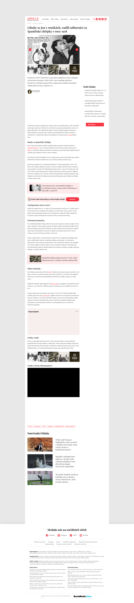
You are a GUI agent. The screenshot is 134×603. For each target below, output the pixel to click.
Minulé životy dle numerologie (58, 556)
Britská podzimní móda (98, 556)
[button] (94, 19)
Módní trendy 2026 (67, 553)
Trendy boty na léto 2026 (37, 558)
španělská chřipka (59, 426)
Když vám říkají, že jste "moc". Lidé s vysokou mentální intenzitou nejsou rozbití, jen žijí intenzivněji (84, 575)
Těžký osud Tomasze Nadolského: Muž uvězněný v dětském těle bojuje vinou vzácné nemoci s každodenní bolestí (66, 445)
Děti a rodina (54, 19)
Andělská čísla (81, 551)
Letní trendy (83, 553)
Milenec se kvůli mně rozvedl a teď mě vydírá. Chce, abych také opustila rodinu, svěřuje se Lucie (46, 584)
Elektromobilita (85, 558)
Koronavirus (37, 426)
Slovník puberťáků (52, 551)
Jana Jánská (36, 91)
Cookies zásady (49, 544)
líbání (29, 150)
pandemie (50, 426)
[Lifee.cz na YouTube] (105, 19)
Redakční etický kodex (69, 542)
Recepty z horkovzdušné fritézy (56, 564)
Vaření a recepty (85, 19)
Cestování (88, 551)
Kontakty (50, 542)
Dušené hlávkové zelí (47, 562)
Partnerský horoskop (63, 551)
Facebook (52, 535)
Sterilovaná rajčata (44, 561)
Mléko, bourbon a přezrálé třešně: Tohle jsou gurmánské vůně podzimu (84, 572)
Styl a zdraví (64, 19)
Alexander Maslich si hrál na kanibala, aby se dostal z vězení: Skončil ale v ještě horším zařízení (66, 478)
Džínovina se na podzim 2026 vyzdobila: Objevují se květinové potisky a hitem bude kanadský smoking (48, 570)
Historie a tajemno (70, 426)
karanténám (46, 295)
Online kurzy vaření (39, 542)
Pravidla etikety (42, 551)
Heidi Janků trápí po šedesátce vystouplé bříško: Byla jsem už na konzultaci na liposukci (95, 103)
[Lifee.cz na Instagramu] (100, 19)
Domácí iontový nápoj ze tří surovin (59, 561)
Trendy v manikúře (44, 556)
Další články (91, 124)
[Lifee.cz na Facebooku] (97, 19)
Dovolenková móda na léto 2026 (53, 558)
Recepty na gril (92, 553)
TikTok (75, 535)
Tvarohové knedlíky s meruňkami (38, 564)
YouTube (85, 535)
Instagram (63, 535)
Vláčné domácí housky (35, 562)
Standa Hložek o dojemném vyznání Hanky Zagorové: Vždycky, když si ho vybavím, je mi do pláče (95, 113)
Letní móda (76, 553)
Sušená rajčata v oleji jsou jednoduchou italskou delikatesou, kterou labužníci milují (85, 583)
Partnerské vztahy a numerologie (75, 556)
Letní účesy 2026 (66, 558)
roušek (70, 135)
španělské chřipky (32, 148)
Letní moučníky (76, 558)
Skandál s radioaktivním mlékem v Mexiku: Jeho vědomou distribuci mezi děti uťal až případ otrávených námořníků (65, 461)
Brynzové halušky (68, 562)
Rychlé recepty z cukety (75, 561)
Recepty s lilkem (58, 562)
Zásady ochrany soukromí (64, 544)
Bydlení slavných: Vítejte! (54, 553)
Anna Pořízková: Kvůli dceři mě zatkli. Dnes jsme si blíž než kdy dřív (85, 569)
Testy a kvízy (73, 551)
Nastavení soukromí (80, 544)
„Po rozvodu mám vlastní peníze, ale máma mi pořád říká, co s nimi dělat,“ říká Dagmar (85, 579)
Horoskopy (45, 19)
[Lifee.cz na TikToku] (103, 19)
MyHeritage (54, 284)
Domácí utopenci (89, 562)
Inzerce (58, 542)
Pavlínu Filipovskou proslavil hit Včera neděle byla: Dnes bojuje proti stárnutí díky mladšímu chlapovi (47, 580)
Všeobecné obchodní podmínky (88, 542)
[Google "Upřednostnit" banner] (53, 201)
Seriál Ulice (88, 556)
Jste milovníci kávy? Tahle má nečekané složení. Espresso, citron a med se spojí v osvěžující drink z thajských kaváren (86, 586)
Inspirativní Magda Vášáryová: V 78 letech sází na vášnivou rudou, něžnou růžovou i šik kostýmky (95, 92)
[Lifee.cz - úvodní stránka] (32, 19)
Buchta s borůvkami (79, 562)
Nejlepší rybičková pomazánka (90, 561)
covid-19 (30, 426)
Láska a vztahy (74, 19)
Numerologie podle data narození (38, 553)
